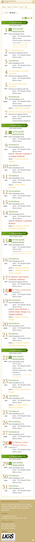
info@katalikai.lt (17, 506)
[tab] (22, 18)
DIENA (4, 7)
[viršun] (33, 540)
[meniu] (33, 1)
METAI (21, 7)
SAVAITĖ (9, 7)
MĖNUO (16, 7)
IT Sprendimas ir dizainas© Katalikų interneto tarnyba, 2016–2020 (14, 517)
